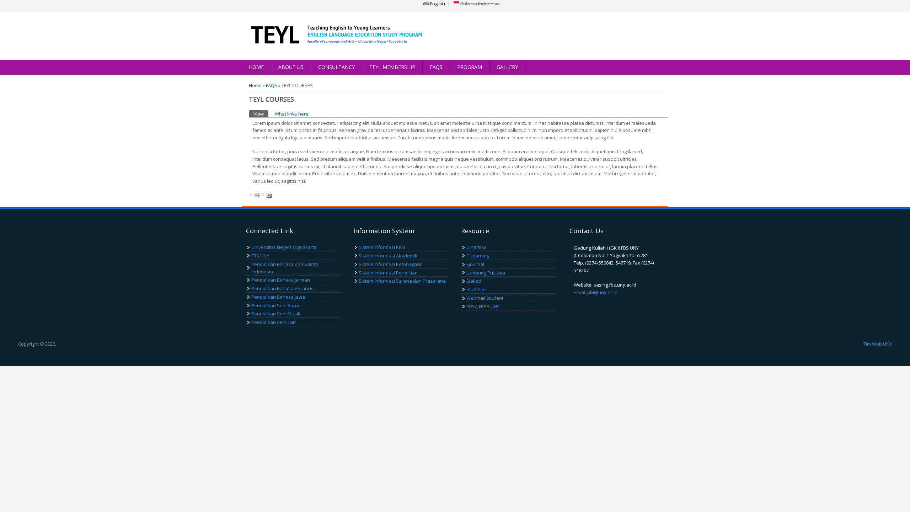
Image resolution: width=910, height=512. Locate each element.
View (260, 114)
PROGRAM (469, 67)
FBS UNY (260, 255)
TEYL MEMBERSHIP (392, 67)
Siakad (473, 281)
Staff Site (476, 289)
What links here (292, 114)
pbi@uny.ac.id (602, 292)
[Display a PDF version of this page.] (269, 195)
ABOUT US (291, 67)
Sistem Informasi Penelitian (388, 273)
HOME (256, 67)
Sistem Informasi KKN (382, 247)
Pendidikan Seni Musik (275, 313)
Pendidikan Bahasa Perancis (282, 288)
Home (255, 85)
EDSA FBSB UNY (482, 306)
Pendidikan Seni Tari (273, 322)
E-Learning (477, 255)
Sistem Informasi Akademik (388, 255)
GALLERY (507, 67)
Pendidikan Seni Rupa (275, 305)
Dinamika (476, 247)
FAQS (436, 67)
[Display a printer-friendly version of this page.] (257, 195)
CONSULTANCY (336, 67)
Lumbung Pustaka (485, 273)
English (437, 3)
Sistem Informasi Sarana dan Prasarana (402, 281)
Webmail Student (484, 298)
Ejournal (475, 264)
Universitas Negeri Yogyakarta (284, 247)
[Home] (333, 35)
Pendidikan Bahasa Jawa (278, 297)
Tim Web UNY (877, 344)
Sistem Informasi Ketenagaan (391, 264)
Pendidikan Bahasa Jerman (280, 280)
